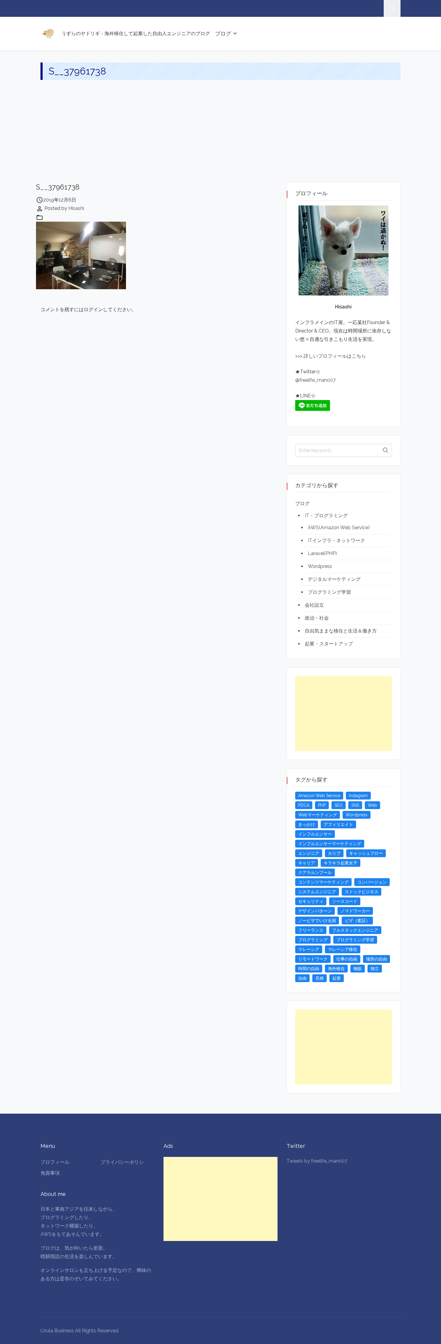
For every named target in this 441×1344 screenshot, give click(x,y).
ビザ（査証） (357, 920)
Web (372, 805)
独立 (374, 968)
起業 (336, 978)
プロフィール (54, 1162)
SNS (355, 805)
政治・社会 (317, 618)
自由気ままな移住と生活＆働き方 (341, 631)
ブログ (223, 33)
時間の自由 (308, 968)
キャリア (306, 862)
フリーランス (310, 930)
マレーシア (308, 949)
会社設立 (314, 605)
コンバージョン (372, 882)
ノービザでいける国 (317, 920)
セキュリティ (310, 901)
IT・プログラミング (326, 515)
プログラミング (313, 939)
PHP (322, 805)
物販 (357, 968)
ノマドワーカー (355, 911)
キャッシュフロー (366, 853)
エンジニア (308, 853)
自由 (302, 978)
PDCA (303, 805)
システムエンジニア (317, 891)
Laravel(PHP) (322, 553)
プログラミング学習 (329, 592)
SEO (338, 805)
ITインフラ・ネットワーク (336, 540)
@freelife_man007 (315, 380)
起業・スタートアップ (329, 644)
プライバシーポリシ (122, 1162)
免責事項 (50, 1173)
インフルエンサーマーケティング (329, 843)
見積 (319, 978)
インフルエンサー (315, 834)
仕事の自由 (346, 959)
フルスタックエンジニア (355, 930)
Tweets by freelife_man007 (316, 1161)
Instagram (358, 795)
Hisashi (76, 208)
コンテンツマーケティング (323, 882)
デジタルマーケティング (334, 579)
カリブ (334, 853)
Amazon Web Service (319, 795)
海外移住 (336, 968)
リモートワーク (313, 959)
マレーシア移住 (342, 949)
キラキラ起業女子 (340, 862)
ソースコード (344, 901)
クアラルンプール (315, 872)
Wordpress (320, 566)
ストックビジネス (361, 891)
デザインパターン (315, 911)
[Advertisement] (220, 137)
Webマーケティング (317, 814)
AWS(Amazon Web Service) (339, 527)
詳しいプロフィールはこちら (334, 356)
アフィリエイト (338, 824)
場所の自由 (376, 959)
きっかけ (306, 824)
